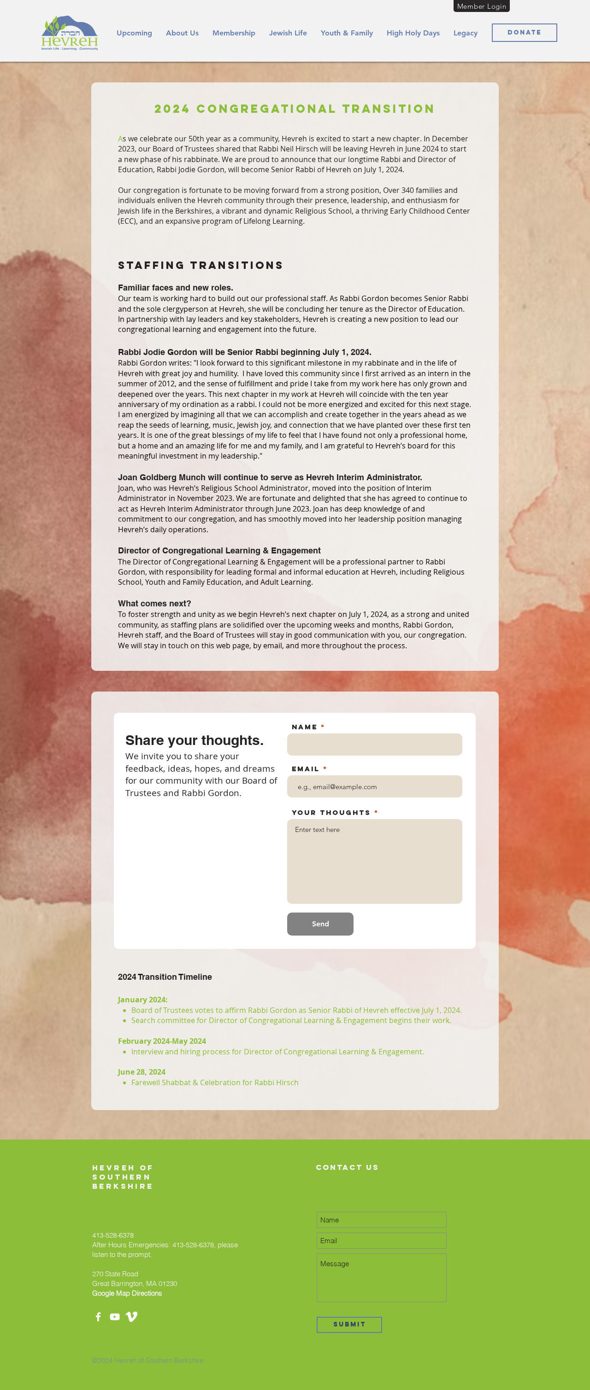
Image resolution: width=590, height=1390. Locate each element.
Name (305, 727)
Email (306, 769)
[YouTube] (115, 1317)
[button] (182, 33)
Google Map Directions (127, 1293)
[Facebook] (98, 1317)
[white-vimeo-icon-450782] (131, 1317)
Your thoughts (331, 812)
